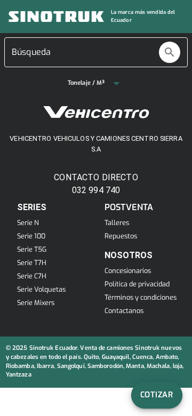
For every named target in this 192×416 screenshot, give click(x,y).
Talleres (117, 222)
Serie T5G (31, 249)
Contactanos (124, 310)
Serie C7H (31, 276)
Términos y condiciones (141, 297)
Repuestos (119, 236)
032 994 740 (96, 190)
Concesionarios (128, 270)
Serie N (28, 222)
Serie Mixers (35, 302)
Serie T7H (31, 262)
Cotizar (157, 394)
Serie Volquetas (41, 289)
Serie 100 (31, 236)
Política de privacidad (137, 284)
